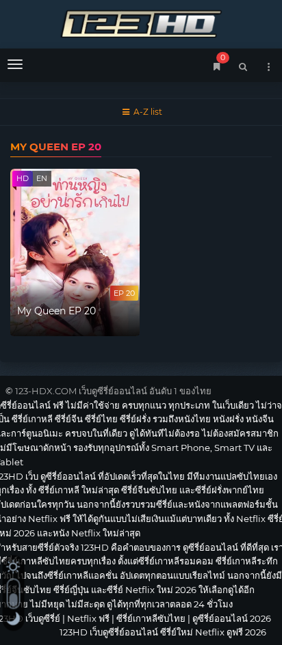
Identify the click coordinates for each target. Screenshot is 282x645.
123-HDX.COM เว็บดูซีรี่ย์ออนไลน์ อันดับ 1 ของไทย (113, 390)
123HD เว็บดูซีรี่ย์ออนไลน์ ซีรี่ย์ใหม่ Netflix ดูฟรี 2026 (141, 22)
